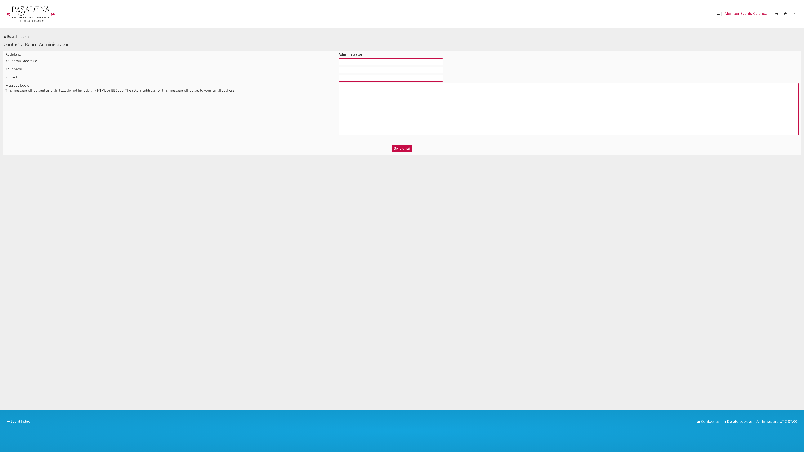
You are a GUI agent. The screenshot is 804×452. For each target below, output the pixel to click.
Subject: (11, 77)
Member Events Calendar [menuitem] (747, 13)
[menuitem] (776, 13)
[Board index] (31, 13)
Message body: (17, 85)
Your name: (14, 69)
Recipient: (13, 54)
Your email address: (21, 61)
